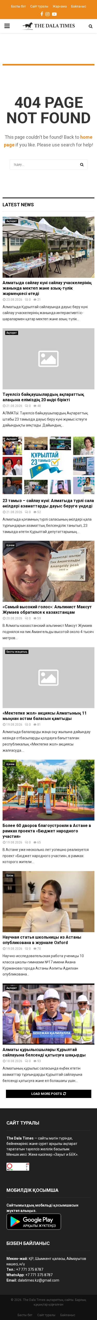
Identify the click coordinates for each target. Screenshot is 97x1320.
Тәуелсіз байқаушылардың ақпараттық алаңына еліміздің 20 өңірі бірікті (43, 397)
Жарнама (60, 6)
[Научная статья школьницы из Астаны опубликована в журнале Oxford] (48, 901)
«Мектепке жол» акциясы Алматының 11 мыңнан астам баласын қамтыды (45, 716)
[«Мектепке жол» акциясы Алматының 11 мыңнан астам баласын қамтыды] (48, 677)
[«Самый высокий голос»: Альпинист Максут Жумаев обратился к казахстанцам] (48, 571)
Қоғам (10, 545)
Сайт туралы (39, 6)
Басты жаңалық (16, 651)
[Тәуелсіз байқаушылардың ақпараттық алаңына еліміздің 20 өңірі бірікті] (48, 358)
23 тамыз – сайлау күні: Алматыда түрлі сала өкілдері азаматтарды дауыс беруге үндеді (48, 503)
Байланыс (78, 6)
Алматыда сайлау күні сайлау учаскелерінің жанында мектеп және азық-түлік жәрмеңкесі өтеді (47, 288)
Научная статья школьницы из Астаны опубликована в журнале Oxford (42, 940)
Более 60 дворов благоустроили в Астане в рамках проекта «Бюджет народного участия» (47, 831)
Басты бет (18, 6)
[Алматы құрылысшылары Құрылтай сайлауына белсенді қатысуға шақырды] (48, 1014)
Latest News (18, 204)
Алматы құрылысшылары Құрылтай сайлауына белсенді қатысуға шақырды (44, 1052)
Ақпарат (11, 221)
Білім (9, 875)
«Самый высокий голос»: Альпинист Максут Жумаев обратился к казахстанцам (47, 609)
